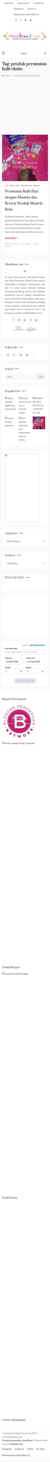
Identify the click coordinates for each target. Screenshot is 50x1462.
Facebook (19, 1449)
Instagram (7, 1449)
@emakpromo (18, 1419)
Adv (6, 185)
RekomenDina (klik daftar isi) (26, 14)
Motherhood (26, 185)
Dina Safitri (26, 244)
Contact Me (38, 3)
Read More (10, 238)
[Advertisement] (25, 103)
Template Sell (16, 1444)
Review (36, 185)
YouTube (40, 1449)
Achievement (23, 3)
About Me (8, 3)
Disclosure (18, 9)
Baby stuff (14, 185)
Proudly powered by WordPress (17, 1440)
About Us (32, 9)
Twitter (30, 1449)
